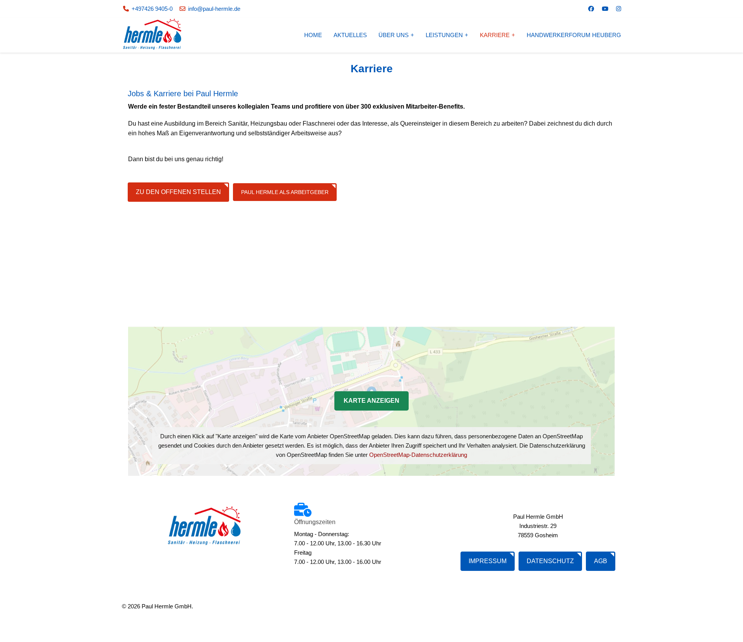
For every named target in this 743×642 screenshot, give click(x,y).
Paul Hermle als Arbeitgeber (285, 192)
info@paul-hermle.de (214, 8)
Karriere (495, 35)
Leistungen (444, 35)
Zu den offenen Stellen (178, 192)
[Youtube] (605, 8)
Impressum (488, 561)
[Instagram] (618, 8)
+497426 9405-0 (152, 8)
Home (313, 35)
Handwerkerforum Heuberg (574, 35)
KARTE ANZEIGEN (371, 400)
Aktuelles (350, 35)
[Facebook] (591, 8)
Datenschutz (550, 561)
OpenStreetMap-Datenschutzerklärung (418, 454)
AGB (600, 561)
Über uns (393, 35)
